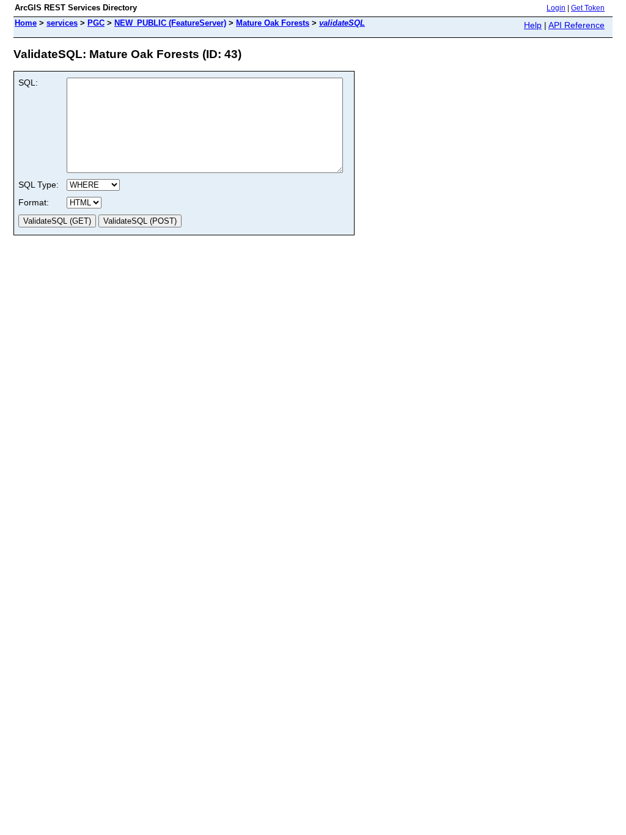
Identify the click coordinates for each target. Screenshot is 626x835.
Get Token (588, 8)
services (62, 23)
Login (556, 8)
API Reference (576, 25)
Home (26, 23)
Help (533, 25)
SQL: (28, 82)
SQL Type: (38, 184)
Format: (33, 202)
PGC (96, 23)
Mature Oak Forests (272, 23)
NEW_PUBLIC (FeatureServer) (170, 23)
